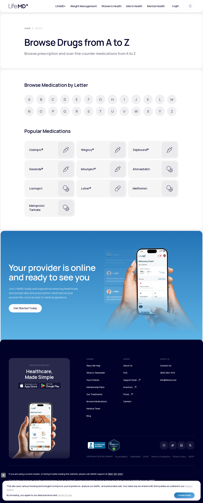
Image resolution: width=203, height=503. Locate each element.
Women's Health (112, 6)
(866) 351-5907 (115, 474)
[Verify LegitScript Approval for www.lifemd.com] (113, 445)
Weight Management (83, 6)
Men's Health (134, 6)
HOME (27, 28)
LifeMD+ (60, 6)
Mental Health (156, 6)
